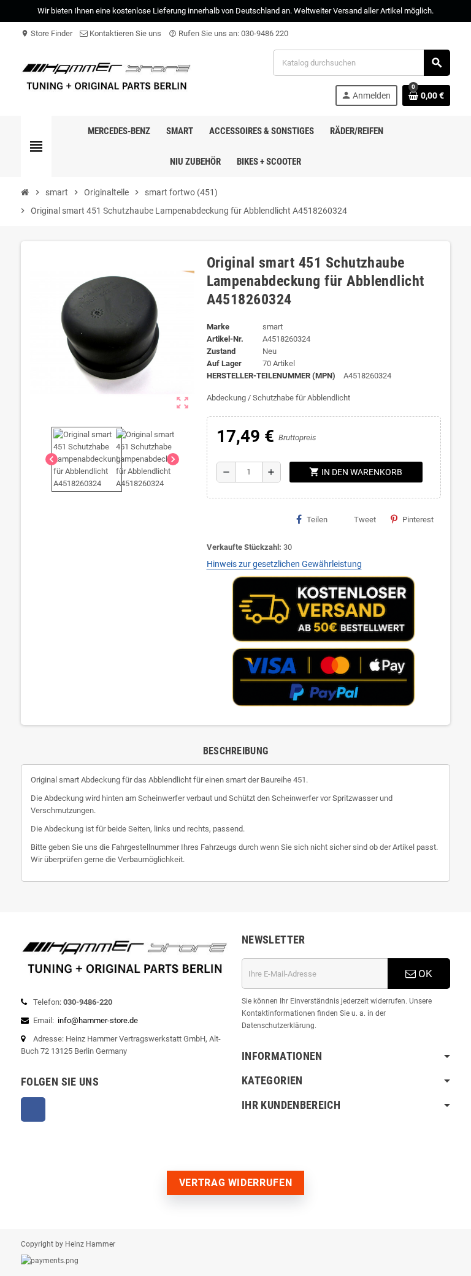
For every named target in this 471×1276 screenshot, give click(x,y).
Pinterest (418, 519)
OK (424, 973)
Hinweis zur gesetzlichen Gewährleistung (284, 564)
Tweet (365, 519)
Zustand (221, 351)
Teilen (317, 519)
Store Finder (46, 33)
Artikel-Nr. (225, 338)
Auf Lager (224, 363)
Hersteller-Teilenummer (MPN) (271, 375)
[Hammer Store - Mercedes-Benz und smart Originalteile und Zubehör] (107, 76)
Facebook (33, 1109)
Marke (218, 326)
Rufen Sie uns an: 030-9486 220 (228, 33)
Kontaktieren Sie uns (124, 33)
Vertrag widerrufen (236, 1182)
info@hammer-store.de (98, 1020)
